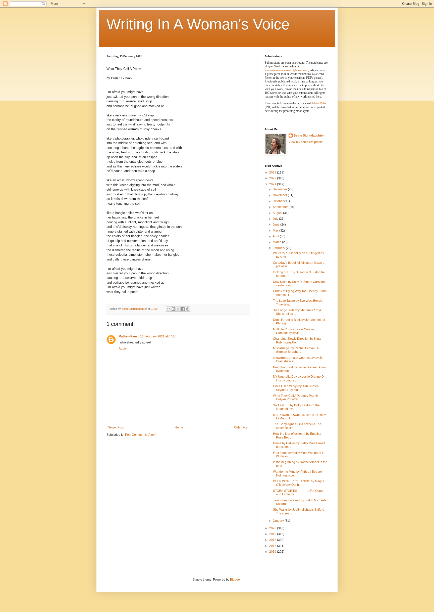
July (276, 219)
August (278, 213)
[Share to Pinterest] (187, 309)
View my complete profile (306, 142)
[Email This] (168, 309)
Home (179, 427)
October (278, 201)
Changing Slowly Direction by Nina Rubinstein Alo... (296, 340)
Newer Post (116, 427)
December (280, 189)
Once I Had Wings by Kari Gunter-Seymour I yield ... (295, 387)
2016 (273, 551)
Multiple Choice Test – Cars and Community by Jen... (294, 331)
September (281, 207)
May (276, 230)
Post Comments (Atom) (140, 434)
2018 (273, 540)
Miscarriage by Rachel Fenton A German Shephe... (295, 350)
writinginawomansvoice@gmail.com (286, 70)
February (279, 248)
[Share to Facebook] (182, 309)
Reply (123, 349)
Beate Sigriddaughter (309, 135)
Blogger (235, 579)
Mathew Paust (129, 336)
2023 (273, 172)
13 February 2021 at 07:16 (158, 336)
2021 (273, 184)
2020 (273, 528)
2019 (273, 534)
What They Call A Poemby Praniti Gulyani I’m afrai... (295, 397)
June (276, 224)
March (277, 242)
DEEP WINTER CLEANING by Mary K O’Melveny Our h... (298, 483)
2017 (273, 546)
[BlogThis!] (173, 309)
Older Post (241, 427)
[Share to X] (178, 309)
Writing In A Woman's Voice (198, 24)
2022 (273, 178)
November (280, 195)
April (276, 236)
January (279, 520)
